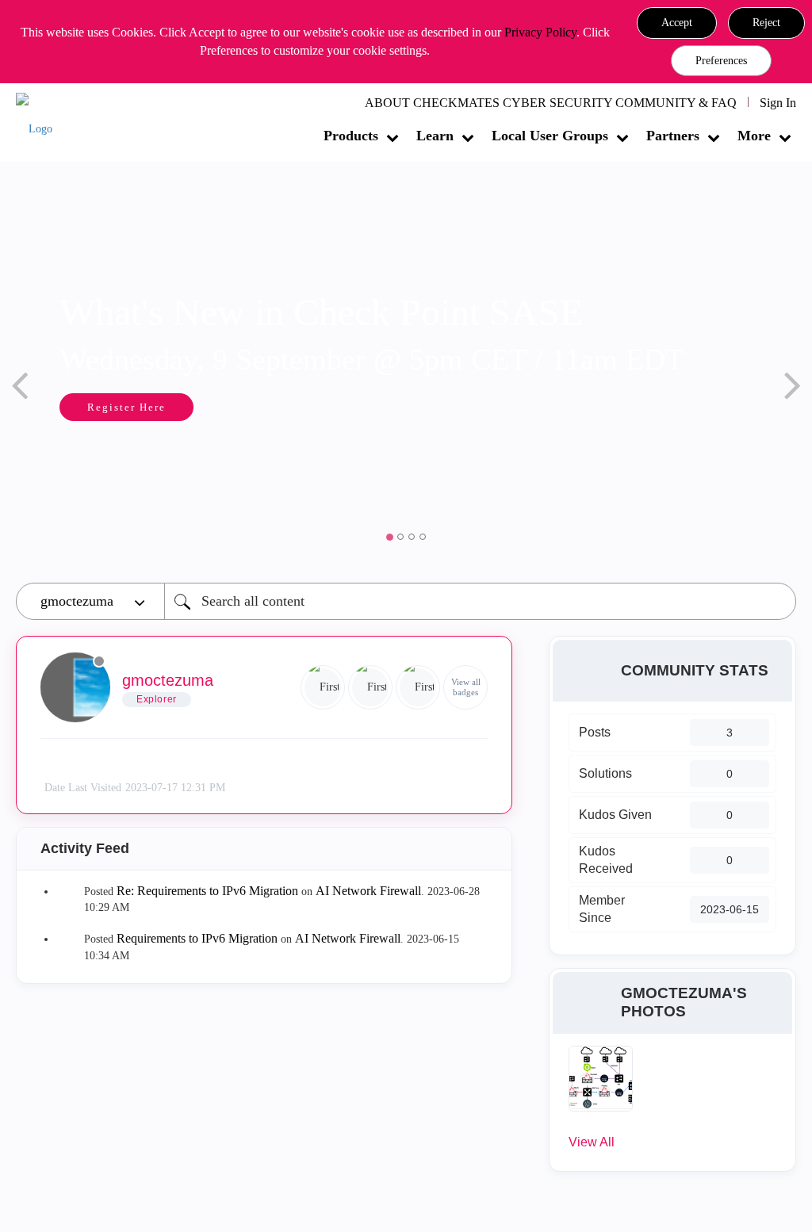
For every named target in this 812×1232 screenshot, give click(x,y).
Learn (435, 135)
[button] (677, 23)
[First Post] (418, 687)
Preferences (721, 61)
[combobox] (480, 601)
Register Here (126, 407)
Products (351, 135)
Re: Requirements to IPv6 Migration (207, 890)
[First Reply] (370, 687)
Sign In (778, 102)
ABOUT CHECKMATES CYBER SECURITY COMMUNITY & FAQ (551, 102)
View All (592, 1142)
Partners (672, 135)
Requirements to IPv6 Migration (197, 938)
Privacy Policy (540, 32)
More (754, 135)
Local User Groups (550, 135)
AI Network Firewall (368, 890)
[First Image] (323, 687)
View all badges (466, 687)
